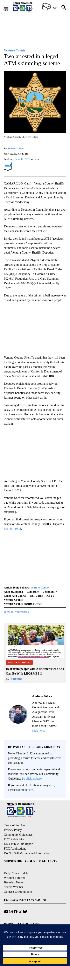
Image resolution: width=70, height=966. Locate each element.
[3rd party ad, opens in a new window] (35, 641)
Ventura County (40, 587)
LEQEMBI (15, 679)
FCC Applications (15, 848)
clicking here (34, 778)
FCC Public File (14, 839)
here (30, 789)
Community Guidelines (18, 834)
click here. (38, 730)
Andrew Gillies (15, 148)
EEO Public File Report (18, 844)
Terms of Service (14, 825)
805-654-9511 (12, 528)
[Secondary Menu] (9, 7)
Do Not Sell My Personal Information (27, 853)
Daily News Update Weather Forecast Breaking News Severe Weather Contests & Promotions (18, 882)
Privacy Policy (13, 830)
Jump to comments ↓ (16, 611)
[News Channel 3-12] (27, 7)
